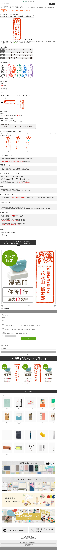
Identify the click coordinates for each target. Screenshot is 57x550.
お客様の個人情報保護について (24, 542)
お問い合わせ (3, 348)
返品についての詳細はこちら (6, 345)
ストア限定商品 (5, 6)
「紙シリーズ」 (16, 42)
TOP (1, 6)
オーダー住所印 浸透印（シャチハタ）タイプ (18, 6)
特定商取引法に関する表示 (33, 542)
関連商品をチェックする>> (28, 351)
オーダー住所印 (9, 6)
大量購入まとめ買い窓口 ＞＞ (28, 545)
